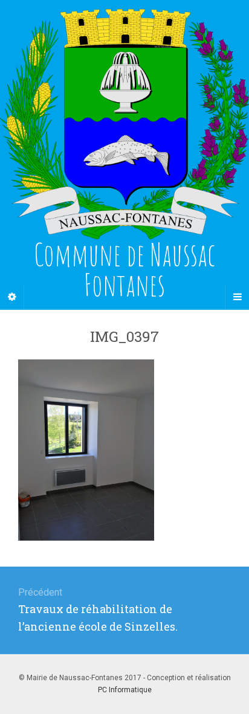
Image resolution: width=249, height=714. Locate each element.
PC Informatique (125, 690)
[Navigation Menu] (237, 297)
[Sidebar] (12, 297)
